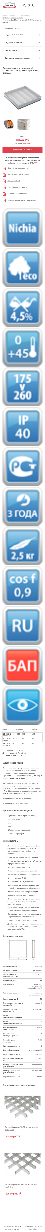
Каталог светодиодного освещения (22, 200)
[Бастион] (16, 5)
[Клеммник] (8, 130)
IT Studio (39, 1226)
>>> (35, 163)
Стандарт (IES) (14, 181)
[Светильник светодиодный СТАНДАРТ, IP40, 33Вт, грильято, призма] (22, 115)
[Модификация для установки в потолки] (24, 130)
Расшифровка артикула (17, 187)
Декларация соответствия (18, 174)
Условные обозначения (17, 194)
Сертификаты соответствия (19, 168)
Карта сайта (32, 1229)
